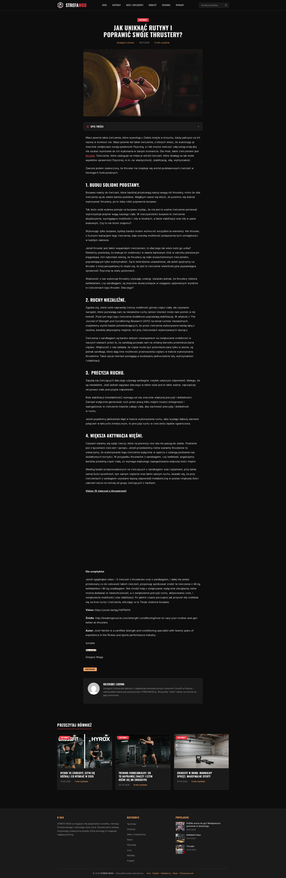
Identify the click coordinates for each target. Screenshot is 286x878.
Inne (129, 850)
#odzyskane (90, 669)
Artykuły (116, 5)
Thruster (190, 846)
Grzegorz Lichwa (125, 42)
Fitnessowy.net (186, 873)
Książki (130, 860)
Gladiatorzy (166, 873)
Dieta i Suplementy (134, 5)
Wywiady (180, 5)
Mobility (153, 5)
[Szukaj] (226, 5)
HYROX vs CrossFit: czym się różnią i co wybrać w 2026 (77, 774)
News (104, 5)
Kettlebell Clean (193, 835)
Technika (166, 5)
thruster (90, 155)
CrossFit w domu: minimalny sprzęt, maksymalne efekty (194, 774)
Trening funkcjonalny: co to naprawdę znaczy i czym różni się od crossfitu (136, 776)
